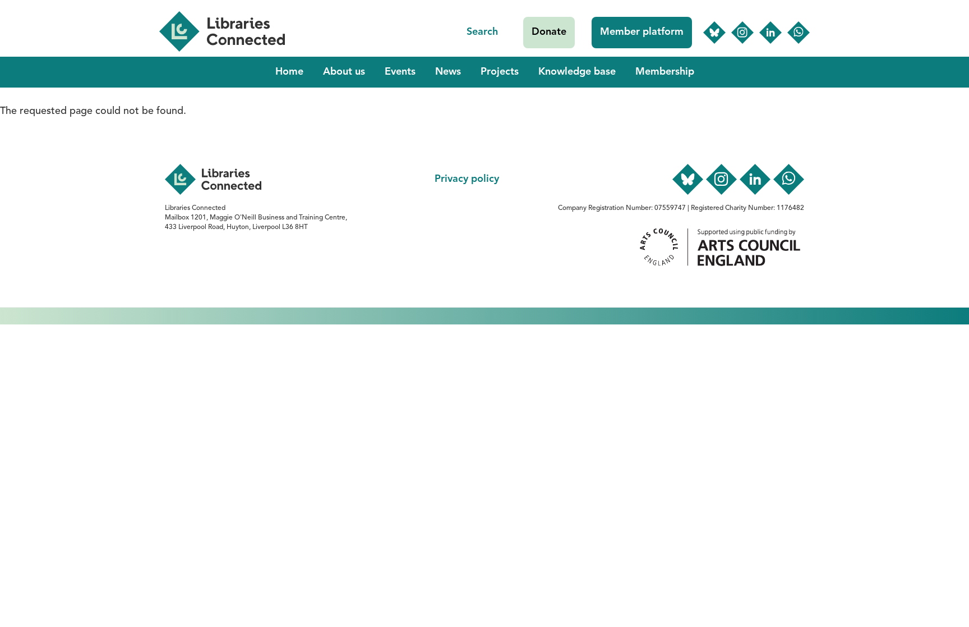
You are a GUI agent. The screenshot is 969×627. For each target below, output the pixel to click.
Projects (500, 72)
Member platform (642, 32)
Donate (549, 32)
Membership (664, 72)
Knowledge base (577, 72)
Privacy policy (467, 179)
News (448, 72)
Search (482, 32)
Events (400, 72)
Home (289, 72)
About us (344, 72)
